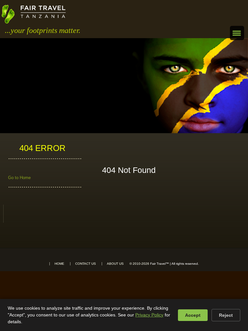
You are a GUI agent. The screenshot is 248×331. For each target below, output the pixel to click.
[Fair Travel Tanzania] (34, 14)
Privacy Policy (149, 314)
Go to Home (19, 177)
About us (115, 263)
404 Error (42, 148)
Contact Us (85, 263)
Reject (226, 315)
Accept (193, 315)
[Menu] (237, 33)
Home (59, 263)
